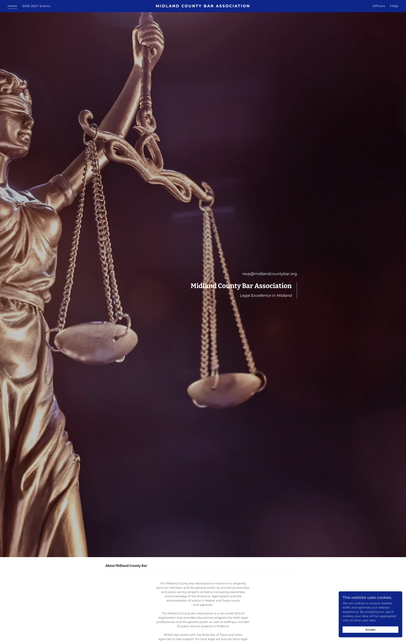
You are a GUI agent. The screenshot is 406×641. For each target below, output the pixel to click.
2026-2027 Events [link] (36, 6)
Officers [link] (379, 6)
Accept (370, 629)
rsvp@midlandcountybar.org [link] (269, 273)
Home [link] (12, 6)
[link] (203, 6)
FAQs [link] (394, 6)
